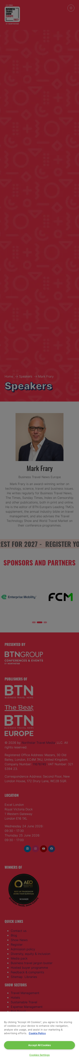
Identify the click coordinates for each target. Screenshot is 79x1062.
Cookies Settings (39, 1055)
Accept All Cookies (39, 1045)
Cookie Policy (37, 1033)
